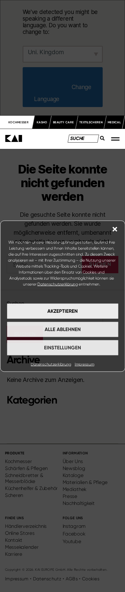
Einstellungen (62, 348)
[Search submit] (100, 140)
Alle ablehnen (63, 329)
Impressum (84, 364)
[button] (114, 229)
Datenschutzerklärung (57, 284)
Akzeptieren (62, 311)
